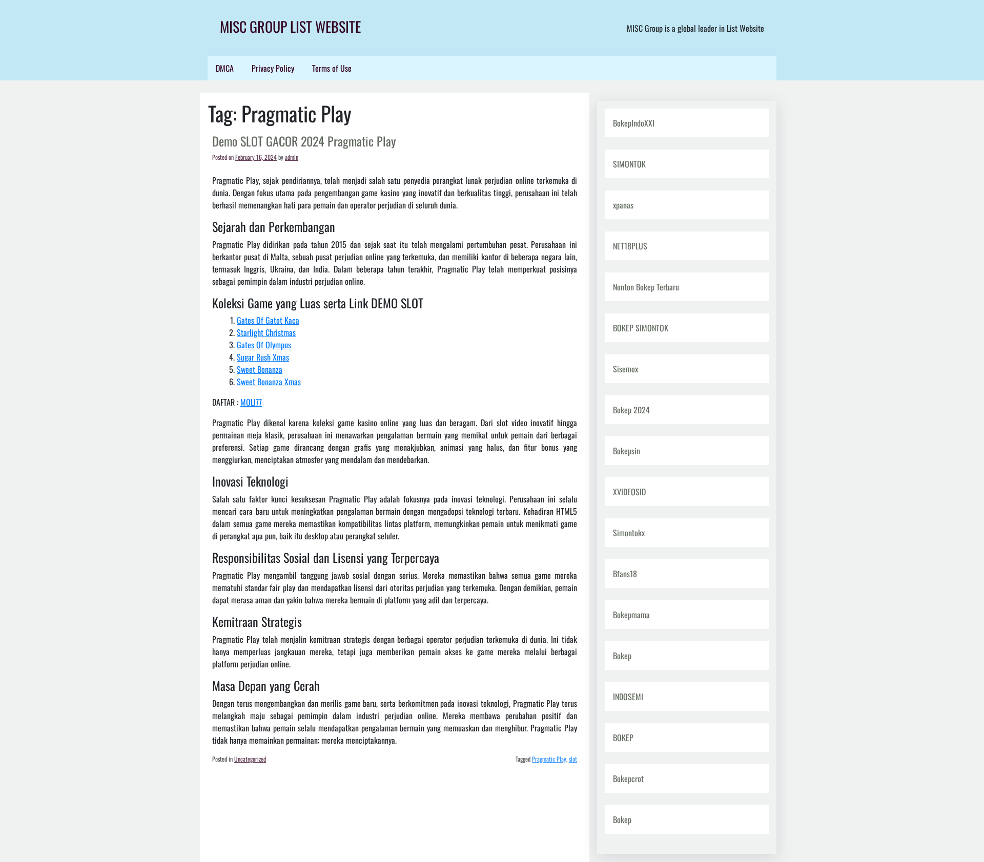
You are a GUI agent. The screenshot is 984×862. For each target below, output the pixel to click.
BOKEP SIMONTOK (640, 328)
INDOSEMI (628, 696)
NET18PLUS (630, 246)
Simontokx (629, 533)
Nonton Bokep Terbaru (646, 287)
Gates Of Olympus (264, 345)
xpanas (623, 205)
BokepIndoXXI (633, 123)
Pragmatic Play (549, 758)
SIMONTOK (629, 164)
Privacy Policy (273, 68)
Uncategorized (250, 758)
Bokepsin (626, 451)
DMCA (225, 68)
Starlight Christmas (266, 332)
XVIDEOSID (629, 492)
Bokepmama (631, 614)
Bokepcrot (628, 778)
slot (573, 758)
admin (291, 157)
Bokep (622, 655)
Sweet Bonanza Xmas (269, 381)
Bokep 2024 (631, 410)
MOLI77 (251, 402)
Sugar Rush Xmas (263, 357)
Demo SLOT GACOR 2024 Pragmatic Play (304, 141)
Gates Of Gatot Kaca (268, 320)
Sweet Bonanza (259, 369)
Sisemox (625, 369)
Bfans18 (625, 573)
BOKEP (623, 737)
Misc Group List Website (290, 26)
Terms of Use (332, 68)
